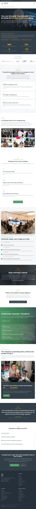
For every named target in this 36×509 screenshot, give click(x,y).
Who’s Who (20, 479)
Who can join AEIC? (5, 433)
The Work (2, 490)
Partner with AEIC (3, 499)
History (20, 476)
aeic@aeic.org (7, 481)
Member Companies (22, 481)
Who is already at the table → (26, 39)
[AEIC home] (4, 3)
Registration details (5, 320)
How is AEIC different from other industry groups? (12, 444)
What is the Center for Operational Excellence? (11, 440)
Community (20, 482)
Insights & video (21, 493)
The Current (20, 491)
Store (2, 500)
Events (20, 485)
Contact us (2, 481)
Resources (2, 494)
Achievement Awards (4, 497)
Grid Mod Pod (21, 494)
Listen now (6, 395)
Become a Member (18, 201)
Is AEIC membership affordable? (8, 436)
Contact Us (23, 465)
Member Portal (21, 497)
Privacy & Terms (3, 506)
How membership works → (15, 39)
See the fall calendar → (5, 39)
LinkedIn (20, 499)
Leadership (20, 478)
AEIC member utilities (17, 58)
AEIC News (20, 490)
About (20, 475)
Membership (20, 484)
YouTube (20, 500)
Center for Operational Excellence (7, 0)
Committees (3, 491)
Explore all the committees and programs (18, 301)
